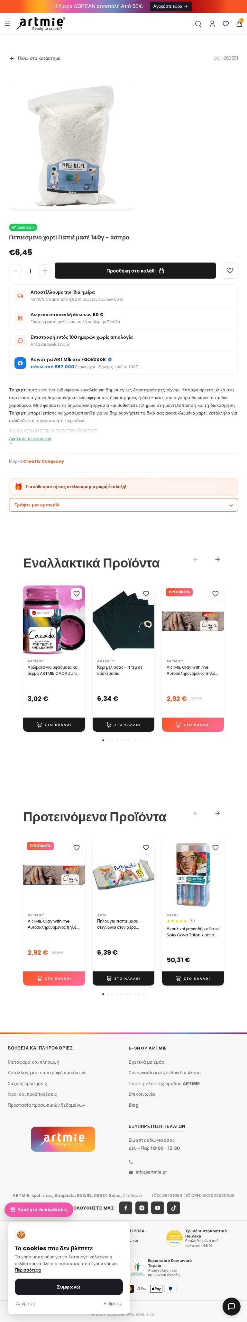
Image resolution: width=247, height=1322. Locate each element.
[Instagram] (141, 1207)
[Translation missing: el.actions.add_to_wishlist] (76, 594)
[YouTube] (157, 1207)
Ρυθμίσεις (113, 1303)
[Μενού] (7, 23)
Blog (134, 1105)
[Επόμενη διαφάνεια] (78, 621)
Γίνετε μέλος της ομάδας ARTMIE (164, 1083)
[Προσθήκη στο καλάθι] (54, 725)
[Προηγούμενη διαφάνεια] (30, 621)
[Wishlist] (230, 271)
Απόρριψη (25, 1303)
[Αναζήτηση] (198, 24)
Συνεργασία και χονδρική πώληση (165, 1072)
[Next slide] (217, 559)
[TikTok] (173, 1207)
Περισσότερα (28, 1270)
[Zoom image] (72, 146)
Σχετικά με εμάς (146, 1061)
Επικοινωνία (142, 1094)
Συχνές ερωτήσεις (27, 1083)
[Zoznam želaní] (225, 23)
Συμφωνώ (68, 1286)
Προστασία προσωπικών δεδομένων (46, 1105)
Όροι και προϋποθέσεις (32, 1094)
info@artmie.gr (151, 1172)
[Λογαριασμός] (212, 24)
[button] (103, 740)
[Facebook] (125, 1207)
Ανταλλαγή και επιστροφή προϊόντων (47, 1072)
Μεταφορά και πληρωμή (33, 1061)
